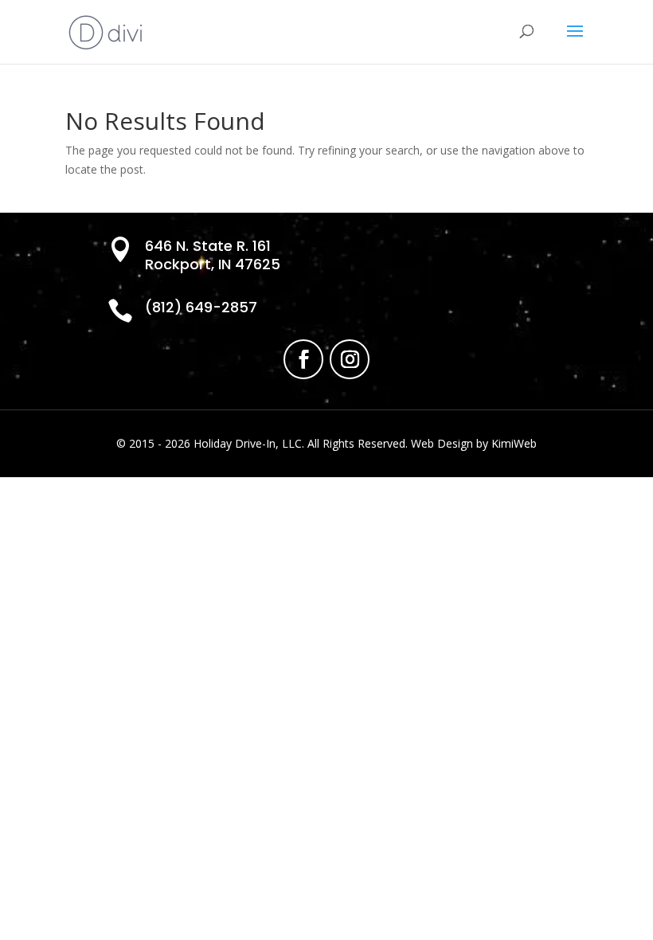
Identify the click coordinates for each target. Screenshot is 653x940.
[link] (105, 30)
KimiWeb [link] (514, 443)
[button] (575, 41)
